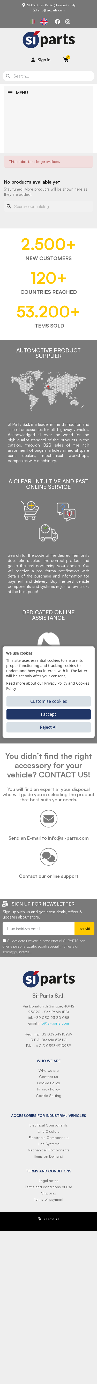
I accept (48, 714)
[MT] (71, 137)
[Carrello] (66, 59)
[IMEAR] (71, 117)
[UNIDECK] (71, 127)
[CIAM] (71, 148)
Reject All (48, 727)
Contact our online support (48, 876)
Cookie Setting (48, 1095)
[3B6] (71, 106)
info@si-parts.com (53, 1023)
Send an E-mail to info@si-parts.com (49, 838)
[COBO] (71, 96)
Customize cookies (48, 701)
